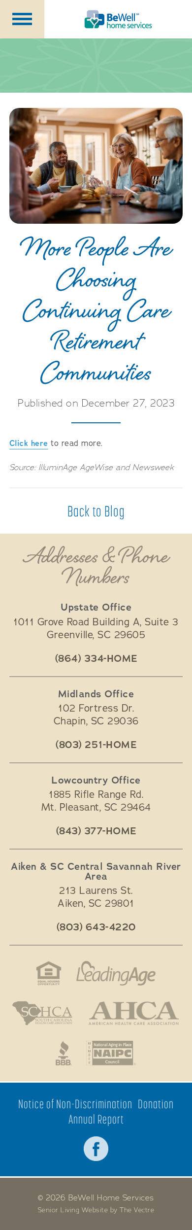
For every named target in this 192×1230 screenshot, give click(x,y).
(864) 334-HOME (96, 659)
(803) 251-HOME (96, 745)
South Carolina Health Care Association (42, 1013)
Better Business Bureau (64, 1053)
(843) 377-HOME (96, 831)
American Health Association (133, 1013)
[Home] (118, 19)
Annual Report (96, 1119)
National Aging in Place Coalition (111, 1053)
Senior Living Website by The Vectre (96, 1210)
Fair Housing (49, 973)
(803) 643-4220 (96, 927)
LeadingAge (116, 973)
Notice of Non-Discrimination (75, 1104)
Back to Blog (96, 511)
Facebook (96, 1148)
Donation (156, 1104)
